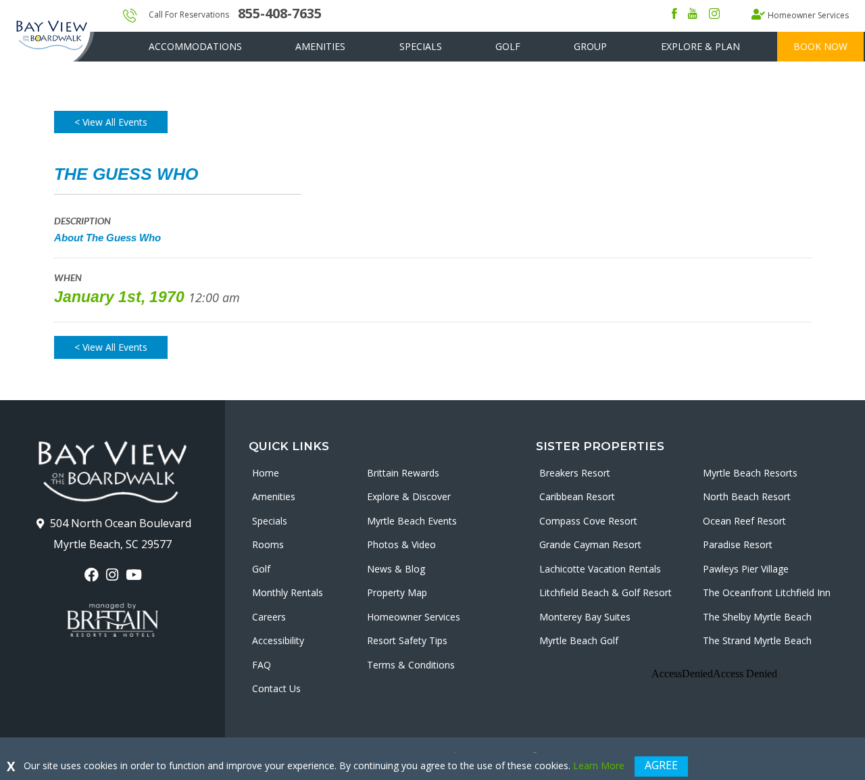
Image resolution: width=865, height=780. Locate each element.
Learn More (598, 765)
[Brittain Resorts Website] (112, 620)
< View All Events (110, 122)
